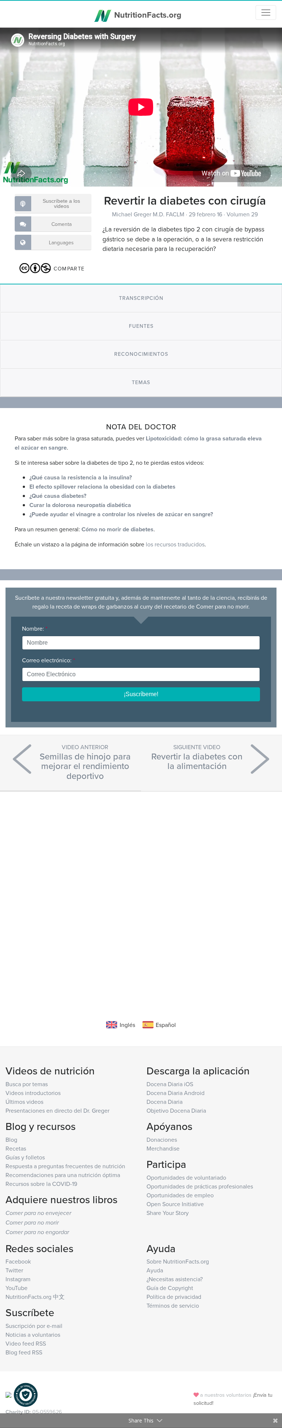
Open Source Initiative (175, 1204)
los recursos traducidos (175, 544)
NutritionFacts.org (146, 15)
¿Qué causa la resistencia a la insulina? (80, 477)
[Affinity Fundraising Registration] (26, 1394)
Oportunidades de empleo (180, 1195)
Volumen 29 (242, 214)
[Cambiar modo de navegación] (266, 12)
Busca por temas (27, 1084)
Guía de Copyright (170, 1288)
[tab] (141, 298)
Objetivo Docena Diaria (176, 1110)
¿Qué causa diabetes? (57, 496)
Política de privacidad (174, 1297)
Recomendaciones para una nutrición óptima (63, 1175)
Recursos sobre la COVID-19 (41, 1184)
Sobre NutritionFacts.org (178, 1261)
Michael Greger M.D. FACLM (149, 214)
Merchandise (163, 1148)
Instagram (18, 1279)
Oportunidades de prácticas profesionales (200, 1186)
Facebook (18, 1261)
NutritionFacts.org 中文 (35, 1297)
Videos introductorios (33, 1093)
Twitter (14, 1270)
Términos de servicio (173, 1305)
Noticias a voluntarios (33, 1334)
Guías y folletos (25, 1157)
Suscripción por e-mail (34, 1326)
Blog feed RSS (24, 1352)
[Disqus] (141, 894)
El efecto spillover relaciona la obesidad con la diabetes (102, 486)
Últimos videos (24, 1102)
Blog (11, 1139)
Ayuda (155, 1270)
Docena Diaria (164, 1102)
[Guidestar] (8, 1394)
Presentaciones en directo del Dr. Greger (57, 1110)
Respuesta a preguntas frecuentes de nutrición (65, 1166)
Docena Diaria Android (176, 1093)
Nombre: (34, 628)
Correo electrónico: (48, 660)
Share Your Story (168, 1213)
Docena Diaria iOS (170, 1084)
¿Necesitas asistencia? (175, 1279)
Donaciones (162, 1139)
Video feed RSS (26, 1343)
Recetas (16, 1148)
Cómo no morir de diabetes (117, 529)
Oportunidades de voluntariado (186, 1177)
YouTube (17, 1288)
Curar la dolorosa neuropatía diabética (80, 505)
